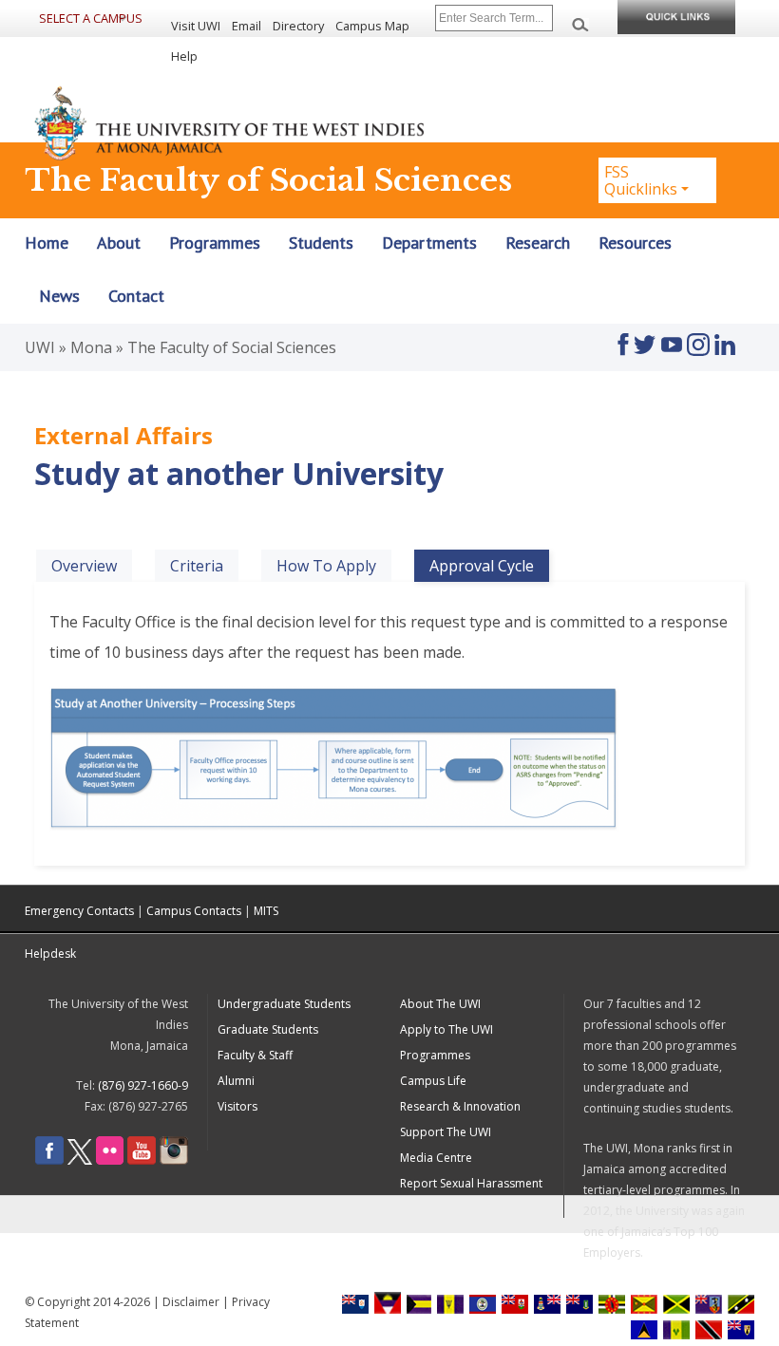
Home (46, 243)
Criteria (196, 565)
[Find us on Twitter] (645, 336)
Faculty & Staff (255, 1055)
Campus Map (372, 25)
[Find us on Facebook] (623, 336)
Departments (429, 243)
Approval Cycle (489, 565)
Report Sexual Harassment (471, 1183)
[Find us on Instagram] (698, 336)
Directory (298, 25)
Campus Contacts (193, 911)
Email (246, 25)
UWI (40, 347)
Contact (136, 296)
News (59, 296)
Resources (635, 243)
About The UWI (440, 1004)
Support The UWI (445, 1132)
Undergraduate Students (284, 1004)
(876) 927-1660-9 (143, 1085)
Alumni (236, 1081)
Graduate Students (268, 1029)
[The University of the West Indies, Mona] (230, 121)
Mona (91, 347)
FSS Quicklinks (640, 180)
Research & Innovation (460, 1106)
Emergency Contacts (79, 911)
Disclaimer (190, 1302)
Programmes (214, 243)
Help (184, 56)
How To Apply (326, 565)
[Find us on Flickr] (110, 1160)
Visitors (237, 1106)
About (119, 243)
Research (537, 243)
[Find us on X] (79, 1160)
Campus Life (433, 1081)
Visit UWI (195, 25)
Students (321, 243)
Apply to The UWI (446, 1029)
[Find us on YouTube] (671, 336)
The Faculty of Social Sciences (231, 347)
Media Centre (436, 1158)
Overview (84, 565)
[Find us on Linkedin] (724, 336)
